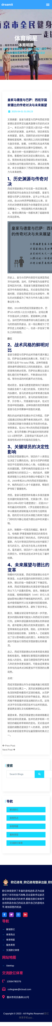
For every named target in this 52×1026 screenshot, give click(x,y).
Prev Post (9, 745)
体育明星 (14, 826)
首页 (5, 49)
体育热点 (14, 818)
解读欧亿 (14, 809)
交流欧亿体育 (16, 843)
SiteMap (10, 965)
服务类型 (14, 834)
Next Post (7, 749)
